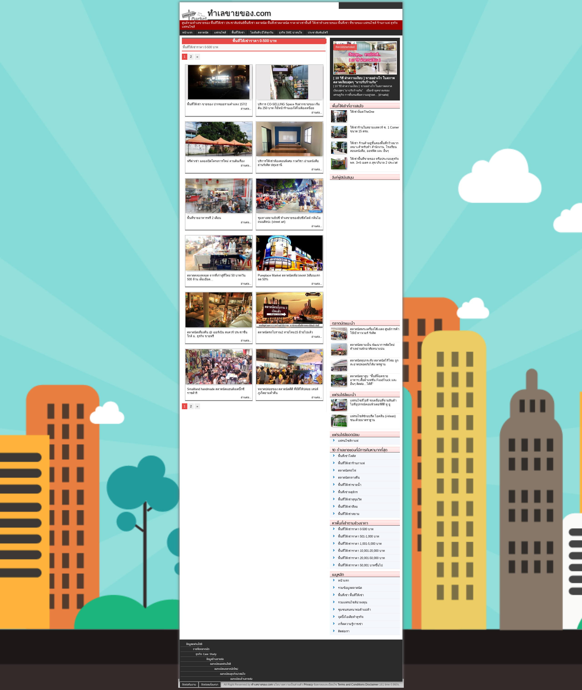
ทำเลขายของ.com (262, 684)
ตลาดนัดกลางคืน (349, 477)
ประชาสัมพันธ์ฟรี (318, 32)
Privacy (308, 684)
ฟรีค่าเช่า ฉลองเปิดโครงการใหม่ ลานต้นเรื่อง (215, 161)
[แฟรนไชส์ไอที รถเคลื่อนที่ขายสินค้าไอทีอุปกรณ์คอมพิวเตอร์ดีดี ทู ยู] (339, 409)
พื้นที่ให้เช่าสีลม (348, 506)
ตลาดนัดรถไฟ (347, 470)
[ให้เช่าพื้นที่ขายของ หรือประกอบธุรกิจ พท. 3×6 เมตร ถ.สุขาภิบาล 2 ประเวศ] (339, 168)
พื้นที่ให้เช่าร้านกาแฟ (351, 463)
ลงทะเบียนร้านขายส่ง (241, 679)
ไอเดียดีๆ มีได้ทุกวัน (261, 32)
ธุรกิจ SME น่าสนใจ (290, 32)
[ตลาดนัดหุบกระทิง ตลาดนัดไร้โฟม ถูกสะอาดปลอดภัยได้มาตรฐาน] (339, 369)
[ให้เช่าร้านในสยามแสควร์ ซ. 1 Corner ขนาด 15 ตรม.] (339, 137)
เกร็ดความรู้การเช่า (350, 624)
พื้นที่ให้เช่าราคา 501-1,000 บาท (358, 536)
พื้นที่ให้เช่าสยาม (348, 514)
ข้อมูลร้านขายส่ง (215, 659)
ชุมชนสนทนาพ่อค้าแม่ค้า (354, 609)
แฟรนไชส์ (220, 32)
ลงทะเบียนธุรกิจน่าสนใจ (232, 674)
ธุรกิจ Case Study (206, 654)
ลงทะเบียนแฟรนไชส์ (220, 664)
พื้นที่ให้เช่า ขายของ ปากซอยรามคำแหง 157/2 (217, 104)
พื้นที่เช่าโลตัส (347, 456)
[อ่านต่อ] (383, 94)
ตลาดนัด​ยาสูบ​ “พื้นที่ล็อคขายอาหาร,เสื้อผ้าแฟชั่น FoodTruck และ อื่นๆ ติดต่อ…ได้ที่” (373, 380)
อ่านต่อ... (246, 108)
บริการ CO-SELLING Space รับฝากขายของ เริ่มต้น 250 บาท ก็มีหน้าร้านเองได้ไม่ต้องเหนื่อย (289, 106)
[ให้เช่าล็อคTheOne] (339, 121)
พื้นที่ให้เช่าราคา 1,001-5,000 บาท (360, 543)
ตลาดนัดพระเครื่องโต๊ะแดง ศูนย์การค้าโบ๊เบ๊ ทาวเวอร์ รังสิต (374, 331)
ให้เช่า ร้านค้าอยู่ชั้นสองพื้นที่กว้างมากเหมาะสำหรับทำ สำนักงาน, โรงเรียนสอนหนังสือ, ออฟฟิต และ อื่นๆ (374, 147)
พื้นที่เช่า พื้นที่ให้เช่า (351, 595)
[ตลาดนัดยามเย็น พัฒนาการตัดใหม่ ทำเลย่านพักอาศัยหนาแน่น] (339, 354)
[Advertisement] (364, 248)
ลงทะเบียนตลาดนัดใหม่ (226, 669)
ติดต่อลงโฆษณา (209, 684)
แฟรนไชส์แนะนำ (344, 394)
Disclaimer (372, 684)
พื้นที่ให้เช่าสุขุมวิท (350, 499)
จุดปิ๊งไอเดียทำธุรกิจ (351, 617)
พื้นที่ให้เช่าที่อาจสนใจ (347, 106)
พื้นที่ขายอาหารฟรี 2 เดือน (204, 218)
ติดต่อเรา (343, 631)
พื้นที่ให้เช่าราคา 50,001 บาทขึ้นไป (360, 565)
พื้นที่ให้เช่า (238, 32)
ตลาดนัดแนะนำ (343, 323)
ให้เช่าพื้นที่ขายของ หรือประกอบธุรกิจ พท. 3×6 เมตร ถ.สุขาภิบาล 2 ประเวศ (374, 160)
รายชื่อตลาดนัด (201, 649)
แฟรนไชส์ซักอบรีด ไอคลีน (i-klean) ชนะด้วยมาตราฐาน (373, 418)
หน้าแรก (187, 32)
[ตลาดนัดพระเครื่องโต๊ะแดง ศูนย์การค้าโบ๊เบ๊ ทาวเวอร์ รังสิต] (339, 338)
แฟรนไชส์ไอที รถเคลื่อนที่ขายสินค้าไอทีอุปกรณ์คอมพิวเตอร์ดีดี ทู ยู (373, 402)
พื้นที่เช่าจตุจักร (348, 492)
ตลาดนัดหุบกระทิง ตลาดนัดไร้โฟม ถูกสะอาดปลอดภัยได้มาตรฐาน (374, 362)
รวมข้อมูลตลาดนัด (350, 588)
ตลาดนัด (203, 32)
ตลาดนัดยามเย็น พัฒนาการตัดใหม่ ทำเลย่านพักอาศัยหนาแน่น (372, 346)
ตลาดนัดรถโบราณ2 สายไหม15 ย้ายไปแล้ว (285, 332)
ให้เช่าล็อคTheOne (362, 111)
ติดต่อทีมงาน (189, 684)
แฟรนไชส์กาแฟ (348, 440)
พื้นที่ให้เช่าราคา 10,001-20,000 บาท (361, 550)
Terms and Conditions (351, 684)
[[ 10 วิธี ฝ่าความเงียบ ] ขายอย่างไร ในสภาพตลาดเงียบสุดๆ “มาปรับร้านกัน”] (365, 73)
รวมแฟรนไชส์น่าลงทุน (352, 602)
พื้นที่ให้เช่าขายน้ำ (349, 485)
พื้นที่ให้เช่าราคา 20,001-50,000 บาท (361, 558)
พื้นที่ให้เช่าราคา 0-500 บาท (356, 529)
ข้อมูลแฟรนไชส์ (194, 644)
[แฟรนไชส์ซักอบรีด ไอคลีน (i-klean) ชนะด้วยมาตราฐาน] (339, 425)
